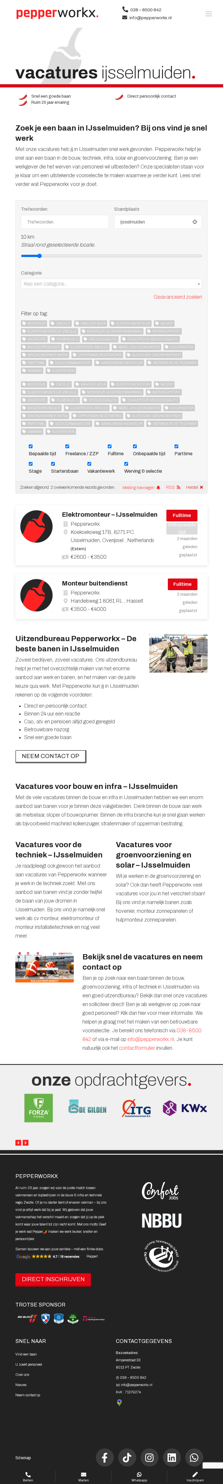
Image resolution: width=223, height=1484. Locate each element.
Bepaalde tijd (42, 453)
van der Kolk (93, 323)
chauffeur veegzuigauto (152, 339)
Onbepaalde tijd (149, 453)
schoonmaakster (73, 363)
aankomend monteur (122, 363)
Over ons (22, 1375)
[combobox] (111, 284)
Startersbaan (64, 471)
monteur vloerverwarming (114, 331)
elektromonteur (133, 323)
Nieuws (20, 1385)
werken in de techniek (175, 363)
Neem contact (27, 1395)
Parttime (184, 453)
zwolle (63, 323)
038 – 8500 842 (145, 10)
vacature (37, 339)
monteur (37, 323)
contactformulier (137, 1048)
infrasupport (166, 331)
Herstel (192, 487)
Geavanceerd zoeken (178, 297)
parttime (36, 363)
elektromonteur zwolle (52, 331)
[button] (209, 14)
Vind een (26, 1354)
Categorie (31, 272)
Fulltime (116, 453)
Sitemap (23, 1458)
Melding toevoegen (138, 488)
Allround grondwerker (156, 355)
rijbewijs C (67, 339)
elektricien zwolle (89, 347)
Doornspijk (181, 347)
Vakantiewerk (101, 471)
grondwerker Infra (48, 355)
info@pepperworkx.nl (151, 17)
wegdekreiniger (44, 347)
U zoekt (28, 1364)
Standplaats (126, 209)
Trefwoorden (34, 209)
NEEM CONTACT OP (50, 756)
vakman (35, 371)
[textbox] (111, 284)
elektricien (63, 371)
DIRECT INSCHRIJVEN (53, 1279)
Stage (35, 471)
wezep (167, 323)
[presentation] (18, 1143)
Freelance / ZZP (82, 453)
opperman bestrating (100, 355)
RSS (170, 487)
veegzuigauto (103, 339)
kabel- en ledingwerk (139, 347)
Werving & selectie (143, 471)
